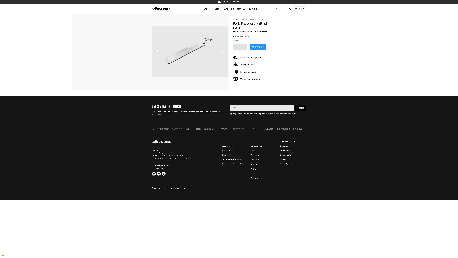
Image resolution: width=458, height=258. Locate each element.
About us (241, 8)
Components (229, 8)
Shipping (284, 146)
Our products (242, 19)
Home (205, 8)
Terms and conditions (232, 159)
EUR (304, 9)
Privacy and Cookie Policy (233, 164)
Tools (262, 19)
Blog (224, 155)
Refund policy (286, 164)
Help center (253, 8)
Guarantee (285, 150)
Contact (283, 159)
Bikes (217, 8)
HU (299, 9)
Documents (285, 155)
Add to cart (259, 47)
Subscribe (300, 108)
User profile (227, 146)
